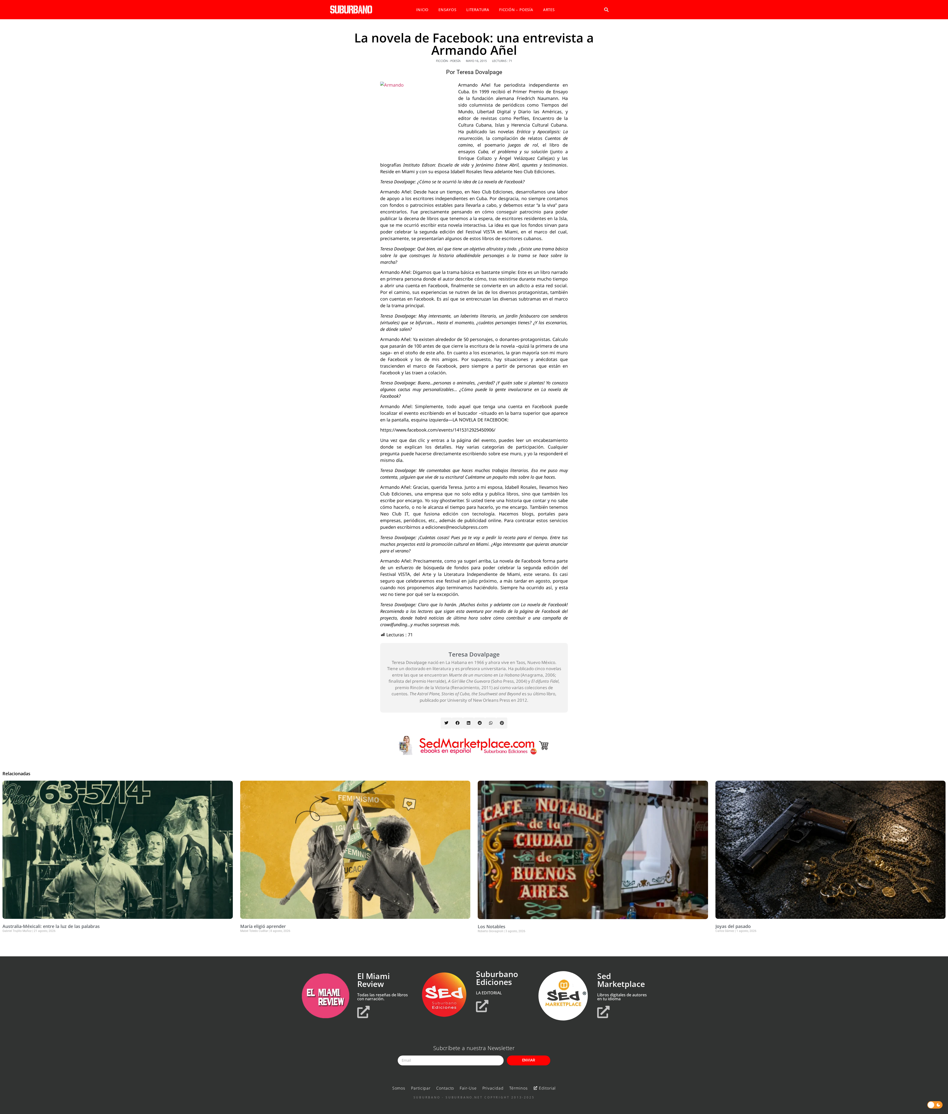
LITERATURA (477, 9)
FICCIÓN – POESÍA (516, 9)
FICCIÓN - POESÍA (448, 61)
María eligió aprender (263, 926)
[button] (606, 10)
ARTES (549, 9)
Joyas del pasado (733, 926)
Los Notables (491, 926)
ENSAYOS (447, 9)
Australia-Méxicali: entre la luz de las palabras (51, 926)
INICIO (422, 9)
